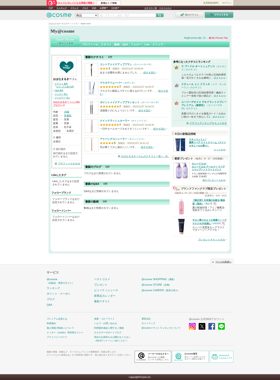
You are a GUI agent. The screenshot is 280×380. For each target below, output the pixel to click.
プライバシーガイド (57, 337)
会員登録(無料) (210, 3)
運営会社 (146, 318)
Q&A (94, 8)
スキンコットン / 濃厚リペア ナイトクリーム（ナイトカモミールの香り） (207, 142)
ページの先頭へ (223, 261)
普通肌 (67, 115)
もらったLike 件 (65, 86)
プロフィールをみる (69, 163)
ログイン (226, 3)
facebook (211, 326)
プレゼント (100, 284)
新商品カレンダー (104, 295)
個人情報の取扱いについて (60, 328)
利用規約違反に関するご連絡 (109, 328)
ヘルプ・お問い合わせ (105, 323)
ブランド (74, 8)
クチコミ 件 (61, 84)
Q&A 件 (58, 90)
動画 (117, 44)
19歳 (66, 111)
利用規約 (51, 323)
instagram (192, 326)
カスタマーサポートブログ (108, 332)
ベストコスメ (165, 8)
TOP (51, 8)
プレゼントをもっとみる (211, 239)
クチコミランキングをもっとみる (208, 123)
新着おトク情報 (109, 3)
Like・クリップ (153, 44)
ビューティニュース (106, 290)
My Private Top (220, 38)
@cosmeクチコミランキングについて (161, 328)
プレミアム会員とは (57, 318)
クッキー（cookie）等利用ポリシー (65, 332)
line (221, 326)
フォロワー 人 (62, 97)
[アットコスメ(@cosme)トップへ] (59, 16)
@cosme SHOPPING (159, 279)
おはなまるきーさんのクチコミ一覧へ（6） (145, 156)
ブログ (85, 8)
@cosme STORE (156, 284)
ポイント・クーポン (59, 293)
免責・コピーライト (104, 318)
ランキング (61, 8)
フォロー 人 (61, 94)
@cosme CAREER (161, 290)
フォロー (136, 44)
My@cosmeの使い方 (195, 38)
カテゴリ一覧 (150, 8)
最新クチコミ (102, 301)
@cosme (60, 281)
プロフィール (90, 44)
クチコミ (106, 44)
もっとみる (219, 149)
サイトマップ (148, 323)
